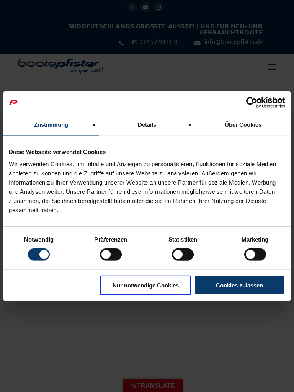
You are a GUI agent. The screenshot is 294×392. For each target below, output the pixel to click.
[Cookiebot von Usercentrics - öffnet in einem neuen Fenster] (251, 102)
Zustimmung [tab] (51, 124)
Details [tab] (147, 124)
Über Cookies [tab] (243, 124)
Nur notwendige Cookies (146, 285)
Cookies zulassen (239, 285)
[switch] (111, 254)
